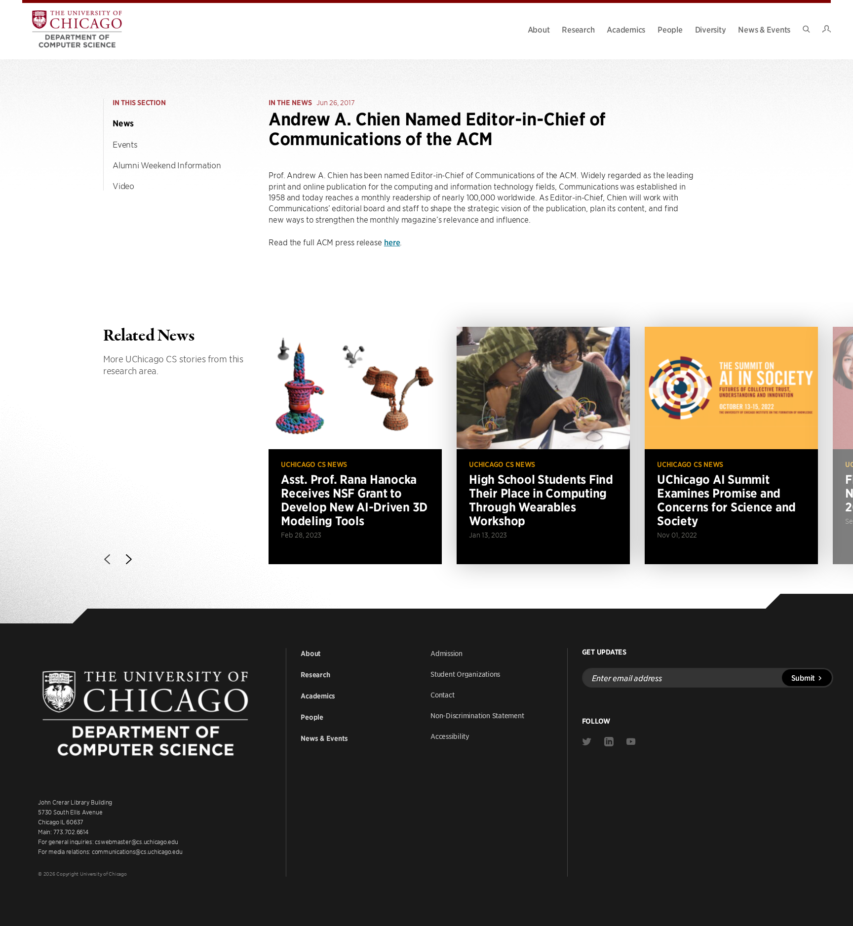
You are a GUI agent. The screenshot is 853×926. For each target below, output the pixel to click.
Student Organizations (465, 673)
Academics (626, 29)
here (392, 242)
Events (125, 144)
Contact (442, 694)
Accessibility (449, 736)
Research (578, 29)
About (539, 29)
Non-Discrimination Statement (477, 715)
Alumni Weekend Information (167, 165)
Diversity (710, 29)
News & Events (764, 29)
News (123, 123)
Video (123, 186)
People (670, 29)
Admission (446, 653)
